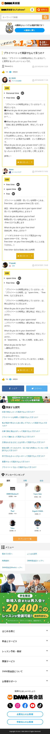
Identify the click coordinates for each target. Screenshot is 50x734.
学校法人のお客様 (25, 722)
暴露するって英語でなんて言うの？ (16, 461)
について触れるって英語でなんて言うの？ (18, 436)
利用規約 (5, 560)
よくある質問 (32, 554)
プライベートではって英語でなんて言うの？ (19, 467)
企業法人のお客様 (25, 714)
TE (38, 528)
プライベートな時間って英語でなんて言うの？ (20, 417)
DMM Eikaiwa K (12, 494)
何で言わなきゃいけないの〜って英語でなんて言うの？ (23, 456)
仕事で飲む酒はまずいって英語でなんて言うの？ (21, 431)
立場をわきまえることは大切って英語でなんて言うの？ (23, 442)
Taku (12, 528)
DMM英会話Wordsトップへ (12, 567)
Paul (12, 511)
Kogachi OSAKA (37, 511)
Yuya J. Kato (37, 494)
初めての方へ (7, 554)
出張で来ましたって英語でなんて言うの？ (18, 412)
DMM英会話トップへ (35, 560)
